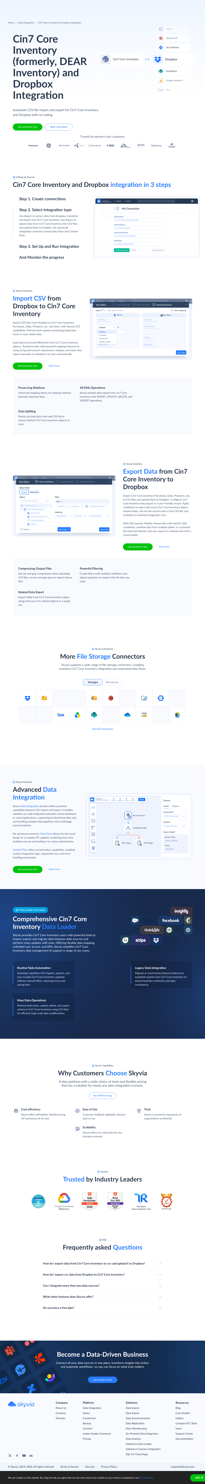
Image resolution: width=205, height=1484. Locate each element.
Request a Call (178, 5)
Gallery (180, 1418)
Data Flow (46, 834)
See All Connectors (102, 729)
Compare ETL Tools (186, 1423)
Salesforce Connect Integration (143, 1449)
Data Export (132, 1413)
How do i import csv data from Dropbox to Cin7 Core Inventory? (84, 1274)
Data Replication (135, 1423)
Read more (54, 366)
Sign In (195, 5)
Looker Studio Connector (97, 1433)
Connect (87, 1428)
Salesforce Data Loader (139, 1444)
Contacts (61, 1413)
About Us (61, 1408)
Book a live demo (58, 127)
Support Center (184, 1433)
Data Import (132, 1408)
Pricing (87, 1439)
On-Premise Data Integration (142, 1433)
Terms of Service (69, 1467)
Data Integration (26, 23)
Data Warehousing (136, 1428)
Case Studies (183, 1413)
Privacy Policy (109, 1467)
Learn (179, 1428)
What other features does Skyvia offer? (68, 1296)
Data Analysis (133, 1439)
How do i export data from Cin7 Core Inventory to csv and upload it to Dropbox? (94, 1263)
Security (89, 1467)
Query (86, 1413)
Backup (87, 1423)
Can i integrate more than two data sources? (71, 1285)
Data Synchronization (138, 1418)
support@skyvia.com (182, 1467)
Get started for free (27, 127)
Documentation (184, 1439)
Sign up (23, 213)
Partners (60, 1418)
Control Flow (20, 850)
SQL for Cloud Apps (137, 1454)
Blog (178, 1408)
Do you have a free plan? (58, 1308)
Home (11, 23)
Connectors (89, 1418)
